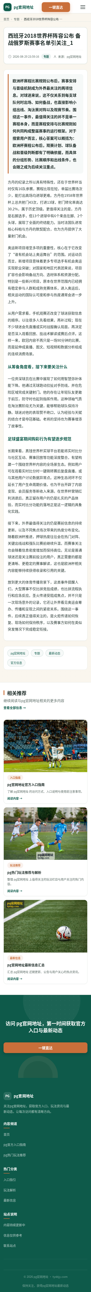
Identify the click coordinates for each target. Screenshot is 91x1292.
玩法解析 (10, 1190)
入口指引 (10, 1179)
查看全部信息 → (15, 707)
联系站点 (10, 1245)
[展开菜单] (82, 7)
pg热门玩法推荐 (15, 1155)
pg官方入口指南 (15, 1144)
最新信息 (10, 1200)
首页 (6, 19)
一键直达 (56, 7)
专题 (16, 19)
